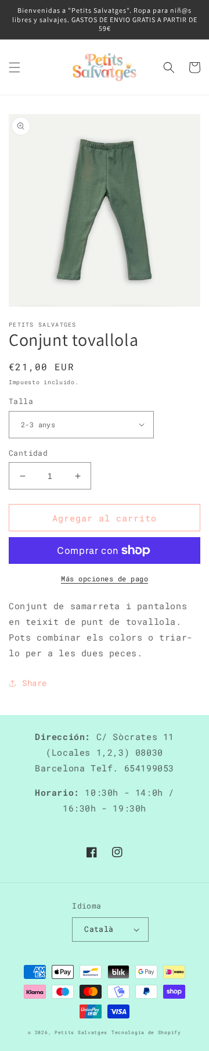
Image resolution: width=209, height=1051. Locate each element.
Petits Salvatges (81, 1032)
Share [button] (34, 682)
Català (98, 929)
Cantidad (28, 453)
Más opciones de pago (104, 578)
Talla (21, 401)
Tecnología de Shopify (146, 1032)
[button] (14, 67)
